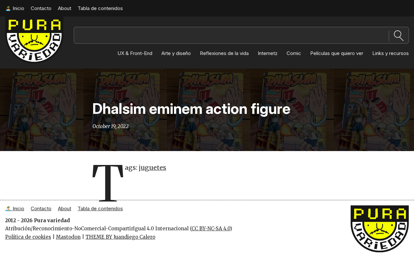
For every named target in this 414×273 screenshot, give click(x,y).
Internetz (268, 53)
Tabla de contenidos (100, 8)
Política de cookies (28, 237)
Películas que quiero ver (336, 53)
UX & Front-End (134, 53)
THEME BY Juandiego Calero (120, 237)
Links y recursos (390, 53)
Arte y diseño (176, 53)
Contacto (41, 8)
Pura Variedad (22, 19)
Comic (294, 53)
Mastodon (68, 237)
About (64, 8)
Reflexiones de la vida (224, 53)
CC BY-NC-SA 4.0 (210, 228)
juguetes (152, 167)
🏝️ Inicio (14, 8)
